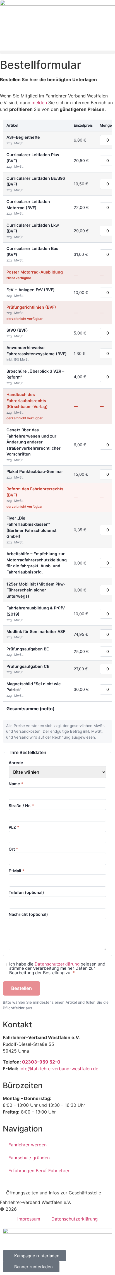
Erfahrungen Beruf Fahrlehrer (39, 1170)
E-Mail (17, 871)
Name (16, 784)
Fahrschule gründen (29, 1157)
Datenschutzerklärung (57, 964)
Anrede (16, 763)
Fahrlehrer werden (27, 1145)
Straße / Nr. (21, 806)
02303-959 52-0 (41, 1062)
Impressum (28, 1219)
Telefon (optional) (26, 892)
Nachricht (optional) (28, 914)
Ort (13, 849)
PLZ (14, 827)
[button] (57, 52)
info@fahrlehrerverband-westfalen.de (59, 1068)
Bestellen (21, 988)
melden (39, 102)
